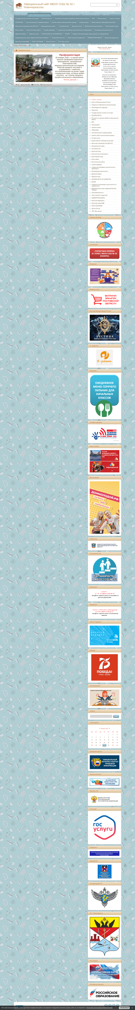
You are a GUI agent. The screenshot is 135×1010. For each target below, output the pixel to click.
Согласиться (124, 1007)
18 (92, 742)
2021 (21, 45)
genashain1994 (26, 84)
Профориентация (24, 50)
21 (104, 742)
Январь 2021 (104, 728)
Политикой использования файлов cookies (99, 1007)
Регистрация (102, 49)
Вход (108, 49)
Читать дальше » (70, 80)
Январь (26, 45)
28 (104, 745)
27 (100, 745)
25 (92, 745)
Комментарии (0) (46, 84)
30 (113, 745)
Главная (16, 45)
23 (113, 742)
